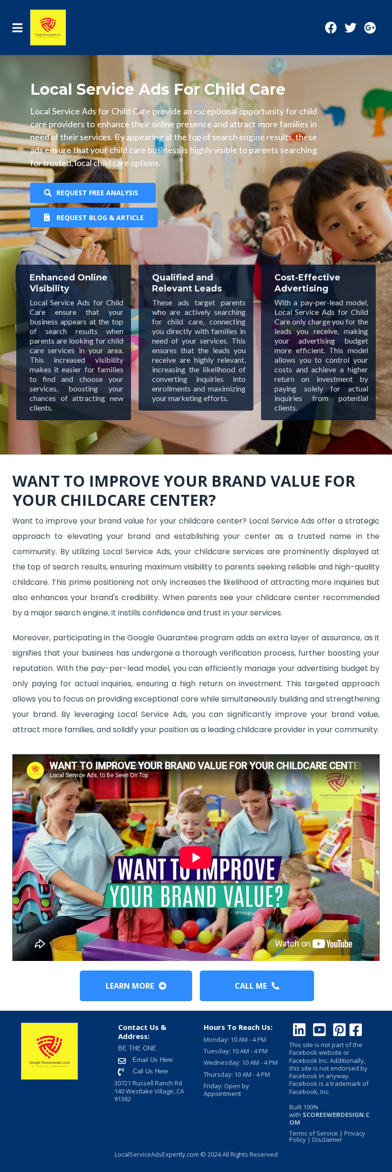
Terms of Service (313, 1133)
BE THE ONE (137, 1048)
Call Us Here (150, 1071)
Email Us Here (152, 1059)
